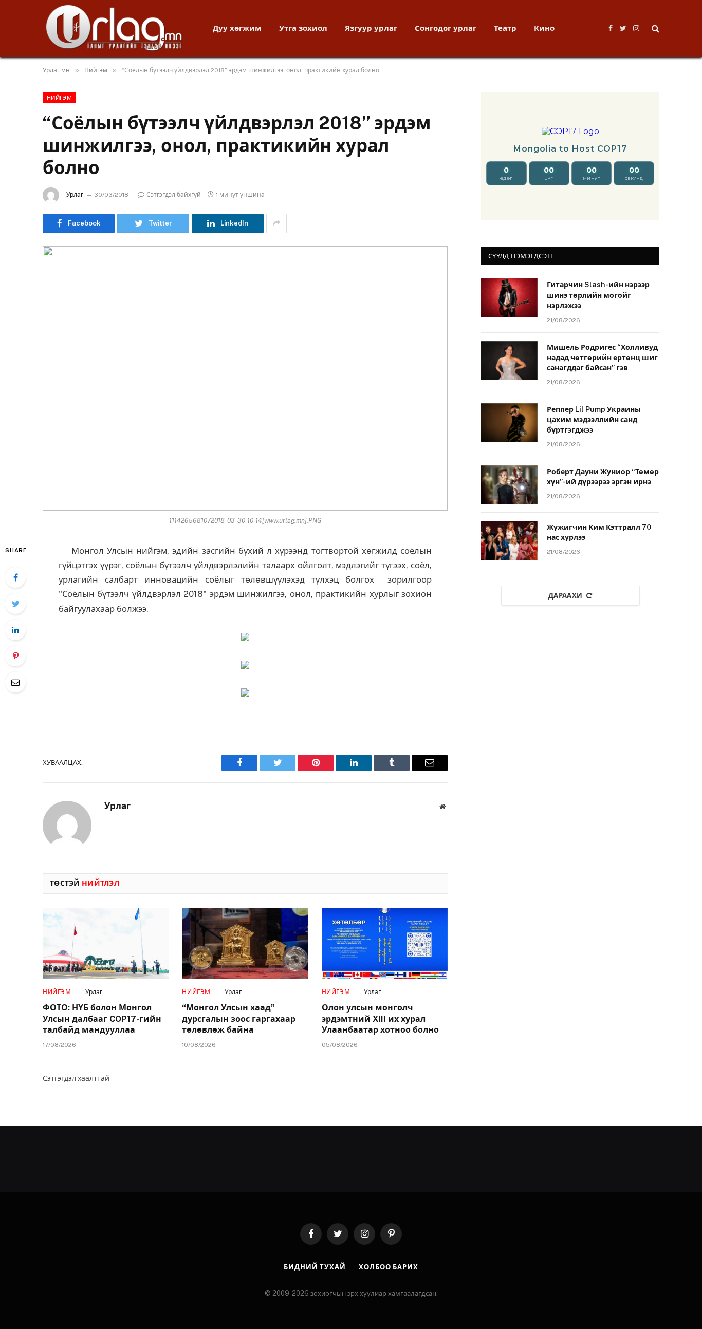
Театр (505, 28)
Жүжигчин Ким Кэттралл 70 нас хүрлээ (599, 532)
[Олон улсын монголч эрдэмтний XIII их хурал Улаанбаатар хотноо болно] (385, 943)
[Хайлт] (654, 28)
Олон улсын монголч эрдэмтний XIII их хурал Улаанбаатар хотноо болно (380, 1019)
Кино (544, 28)
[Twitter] (15, 603)
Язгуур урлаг (371, 28)
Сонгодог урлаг (445, 28)
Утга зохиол (303, 28)
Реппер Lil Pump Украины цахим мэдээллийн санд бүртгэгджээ (594, 419)
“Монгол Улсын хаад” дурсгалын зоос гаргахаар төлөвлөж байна (238, 1019)
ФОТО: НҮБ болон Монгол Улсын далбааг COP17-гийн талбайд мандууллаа (102, 1019)
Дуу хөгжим (237, 28)
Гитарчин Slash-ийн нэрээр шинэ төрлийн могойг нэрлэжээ (598, 294)
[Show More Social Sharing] (276, 223)
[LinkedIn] (15, 630)
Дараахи (565, 596)
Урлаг (74, 194)
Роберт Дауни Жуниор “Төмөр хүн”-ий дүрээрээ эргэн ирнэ (603, 476)
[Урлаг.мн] (114, 28)
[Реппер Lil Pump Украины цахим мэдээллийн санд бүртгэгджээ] (509, 422)
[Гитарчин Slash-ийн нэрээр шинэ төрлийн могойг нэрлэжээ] (509, 297)
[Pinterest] (15, 656)
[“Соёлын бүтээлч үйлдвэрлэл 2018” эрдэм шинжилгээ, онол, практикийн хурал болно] (245, 378)
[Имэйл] (15, 682)
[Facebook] (15, 577)
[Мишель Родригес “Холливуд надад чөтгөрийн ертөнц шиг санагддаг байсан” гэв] (509, 360)
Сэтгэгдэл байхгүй (173, 194)
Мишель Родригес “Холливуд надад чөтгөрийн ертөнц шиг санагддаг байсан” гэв (602, 357)
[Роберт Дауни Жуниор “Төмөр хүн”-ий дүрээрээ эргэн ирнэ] (509, 484)
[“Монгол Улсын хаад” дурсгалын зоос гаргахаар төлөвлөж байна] (245, 943)
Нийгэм (59, 98)
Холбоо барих (388, 1267)
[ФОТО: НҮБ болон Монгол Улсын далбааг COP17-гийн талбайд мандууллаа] (106, 943)
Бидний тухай (315, 1267)
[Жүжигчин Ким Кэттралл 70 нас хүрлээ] (509, 540)
